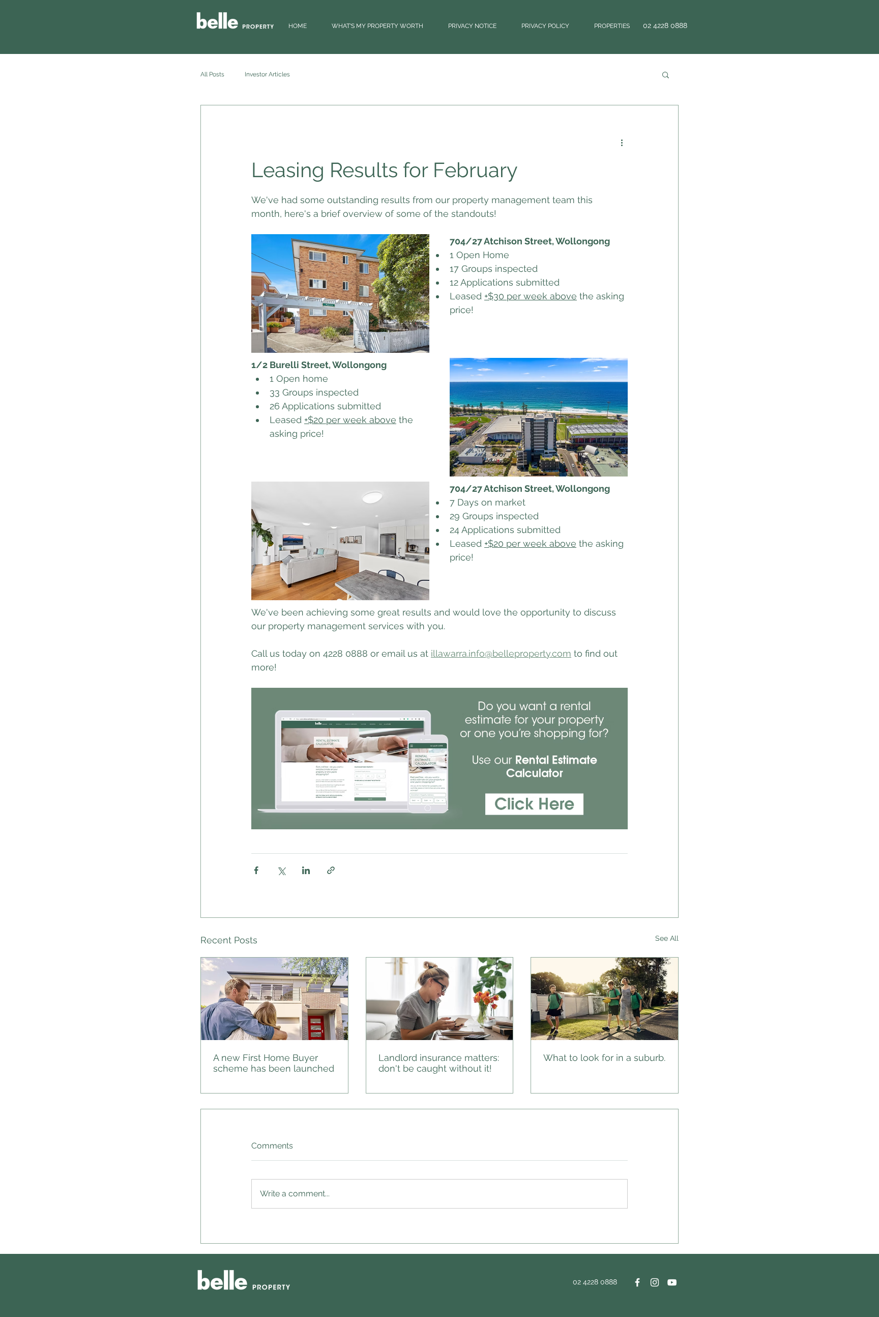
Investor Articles (267, 74)
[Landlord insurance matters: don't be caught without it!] (439, 999)
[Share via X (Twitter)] (281, 870)
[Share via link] (331, 870)
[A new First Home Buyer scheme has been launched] (274, 999)
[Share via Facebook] (256, 870)
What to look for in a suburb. (604, 1057)
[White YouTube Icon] (672, 1282)
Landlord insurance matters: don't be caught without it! (438, 1063)
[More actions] (622, 142)
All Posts (212, 74)
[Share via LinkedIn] (306, 870)
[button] (665, 74)
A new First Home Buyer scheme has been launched (273, 1063)
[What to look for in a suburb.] (604, 999)
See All (667, 938)
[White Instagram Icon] (654, 1282)
